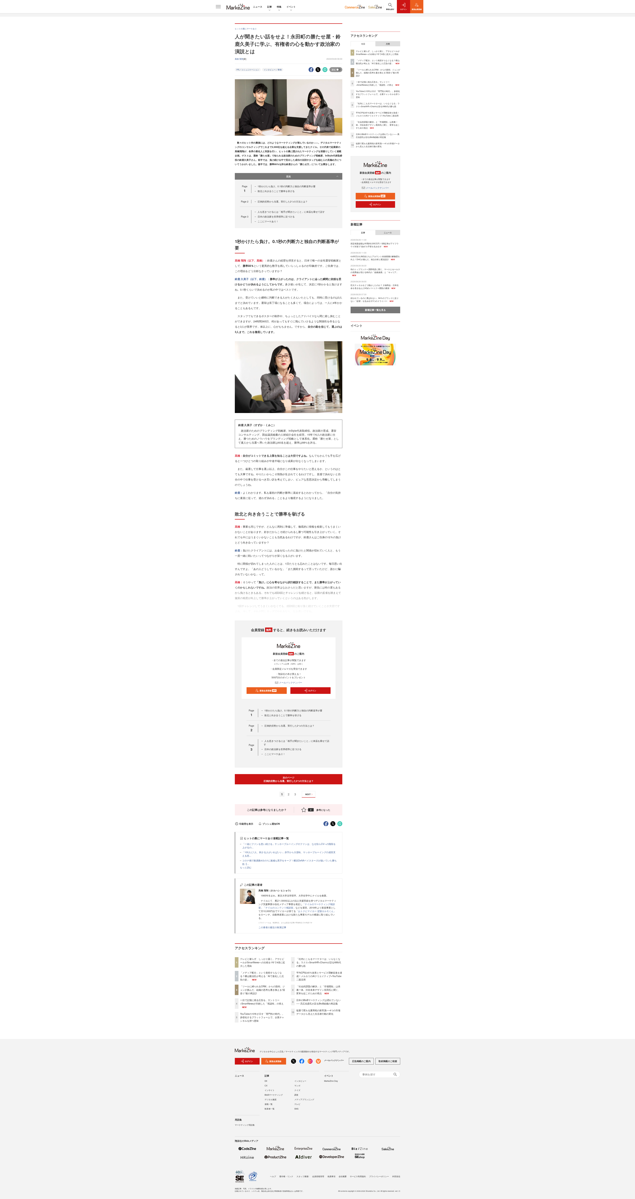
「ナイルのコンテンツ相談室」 (279, 907)
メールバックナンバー (290, 682)
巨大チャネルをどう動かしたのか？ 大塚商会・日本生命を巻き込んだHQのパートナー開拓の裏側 (375, 286)
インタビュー (300, 1080)
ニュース (257, 6)
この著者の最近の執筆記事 (272, 927)
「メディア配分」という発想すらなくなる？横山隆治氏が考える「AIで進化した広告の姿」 (262, 976)
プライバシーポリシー (379, 1176)
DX (266, 1080)
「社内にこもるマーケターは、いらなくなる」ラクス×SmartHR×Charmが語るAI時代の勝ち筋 (318, 962)
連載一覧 (269, 1104)
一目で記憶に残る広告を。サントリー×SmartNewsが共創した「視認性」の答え (262, 1001)
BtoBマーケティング (274, 1094)
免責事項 (331, 1176)
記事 (269, 6)
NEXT (308, 794)
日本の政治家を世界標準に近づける (276, 216)
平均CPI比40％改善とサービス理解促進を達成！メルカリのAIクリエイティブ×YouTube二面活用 (319, 976)
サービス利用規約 (358, 1176)
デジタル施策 (270, 1099)
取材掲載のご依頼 (388, 1061)
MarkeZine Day (331, 1080)
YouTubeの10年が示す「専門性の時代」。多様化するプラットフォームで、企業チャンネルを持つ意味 (262, 1017)
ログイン (312, 690)
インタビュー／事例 (273, 69)
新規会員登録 (268, 690)
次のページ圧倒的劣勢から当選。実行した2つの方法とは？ (289, 779)
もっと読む (246, 867)
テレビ (297, 1104)
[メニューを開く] (218, 6)
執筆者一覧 (270, 1108)
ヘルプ (273, 1176)
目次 (288, 176)
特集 (279, 6)
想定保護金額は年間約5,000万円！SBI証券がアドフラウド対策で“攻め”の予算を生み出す (375, 245)
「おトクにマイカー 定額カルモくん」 (316, 911)
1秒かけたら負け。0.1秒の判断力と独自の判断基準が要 (287, 186)
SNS (296, 1108)
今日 (363, 43)
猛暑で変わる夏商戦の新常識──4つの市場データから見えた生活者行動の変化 (318, 1012)
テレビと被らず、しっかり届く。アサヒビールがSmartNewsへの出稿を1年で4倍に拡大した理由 (262, 962)
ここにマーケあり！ (268, 221)
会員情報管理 (318, 1176)
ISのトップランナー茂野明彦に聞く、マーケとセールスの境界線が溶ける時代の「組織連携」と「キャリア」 (375, 271)
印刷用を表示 (246, 823)
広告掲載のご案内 (361, 1061)
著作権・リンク (286, 1176)
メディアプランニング (304, 1099)
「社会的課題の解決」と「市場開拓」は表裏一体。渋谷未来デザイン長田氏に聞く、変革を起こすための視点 (318, 990)
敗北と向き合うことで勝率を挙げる (276, 191)
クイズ (297, 1090)
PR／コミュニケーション (247, 69)
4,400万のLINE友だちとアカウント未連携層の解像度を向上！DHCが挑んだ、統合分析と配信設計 (375, 258)
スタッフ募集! (302, 1176)
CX (266, 1085)
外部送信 (396, 1176)
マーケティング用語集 (245, 1124)
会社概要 (343, 1176)
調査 (296, 1094)
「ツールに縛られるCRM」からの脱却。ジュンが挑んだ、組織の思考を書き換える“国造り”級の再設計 (262, 990)
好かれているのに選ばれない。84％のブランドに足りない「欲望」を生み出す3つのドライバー (375, 299)
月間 (388, 43)
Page (244, 201)
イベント (291, 6)
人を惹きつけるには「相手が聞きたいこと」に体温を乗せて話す (291, 211)
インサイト (270, 1090)
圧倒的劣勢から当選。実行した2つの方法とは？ (283, 201)
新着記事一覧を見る (375, 309)
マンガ (297, 1085)
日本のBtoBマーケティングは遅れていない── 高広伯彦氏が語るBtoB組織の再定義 (318, 1001)
